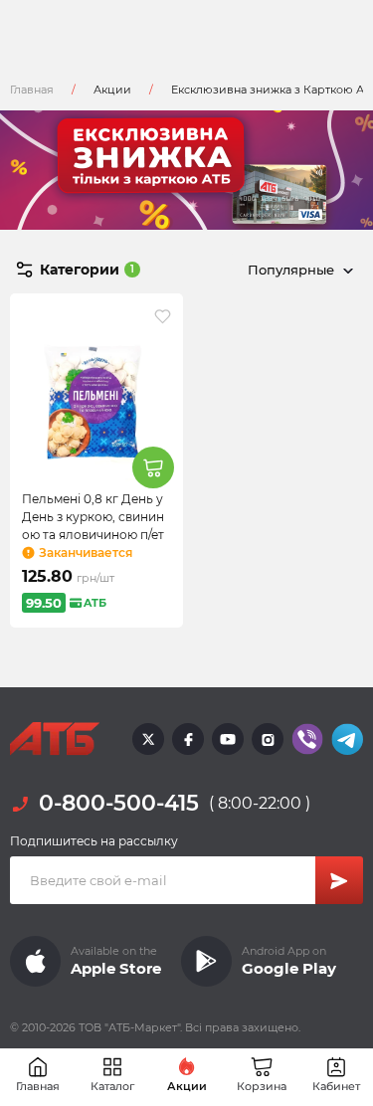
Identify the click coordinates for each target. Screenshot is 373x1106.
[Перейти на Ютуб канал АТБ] (228, 739)
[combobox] (297, 269)
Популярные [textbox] (291, 269)
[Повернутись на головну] (54, 739)
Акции (112, 89)
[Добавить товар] (153, 467)
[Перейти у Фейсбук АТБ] (188, 739)
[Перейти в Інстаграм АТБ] (267, 739)
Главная (32, 89)
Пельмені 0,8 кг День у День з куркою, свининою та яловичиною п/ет (93, 516)
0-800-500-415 (119, 803)
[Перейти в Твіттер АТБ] (148, 739)
